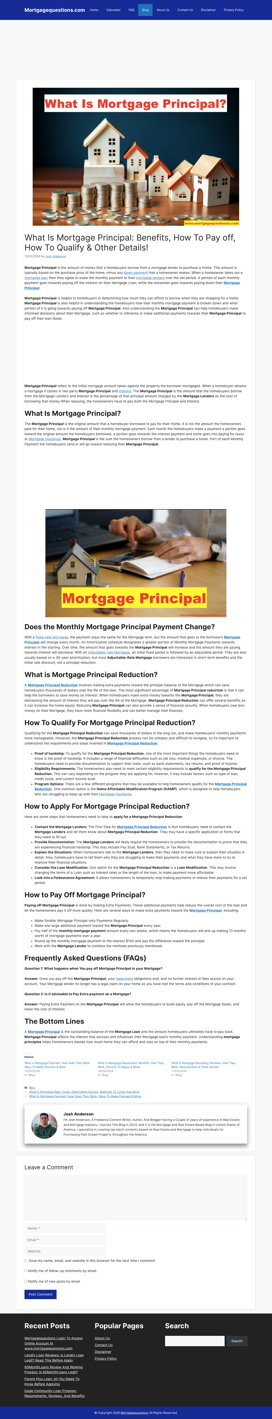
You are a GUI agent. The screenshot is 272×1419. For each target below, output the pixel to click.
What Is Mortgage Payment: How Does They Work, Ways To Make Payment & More (85, 1096)
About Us (163, 10)
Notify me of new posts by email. (54, 1281)
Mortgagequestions (134, 1413)
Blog (145, 10)
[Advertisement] (136, 48)
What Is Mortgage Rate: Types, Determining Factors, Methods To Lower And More (84, 1092)
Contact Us (185, 10)
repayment (124, 979)
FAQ (131, 10)
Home (94, 10)
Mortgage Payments (115, 794)
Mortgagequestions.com (54, 10)
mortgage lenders (150, 278)
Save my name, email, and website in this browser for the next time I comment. (92, 1261)
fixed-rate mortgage (52, 637)
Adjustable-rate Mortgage (109, 652)
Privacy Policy (234, 10)
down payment (136, 273)
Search (237, 1341)
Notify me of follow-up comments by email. (62, 1271)
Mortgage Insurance (45, 439)
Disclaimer (208, 10)
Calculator (113, 10)
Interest (125, 391)
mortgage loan (36, 278)
